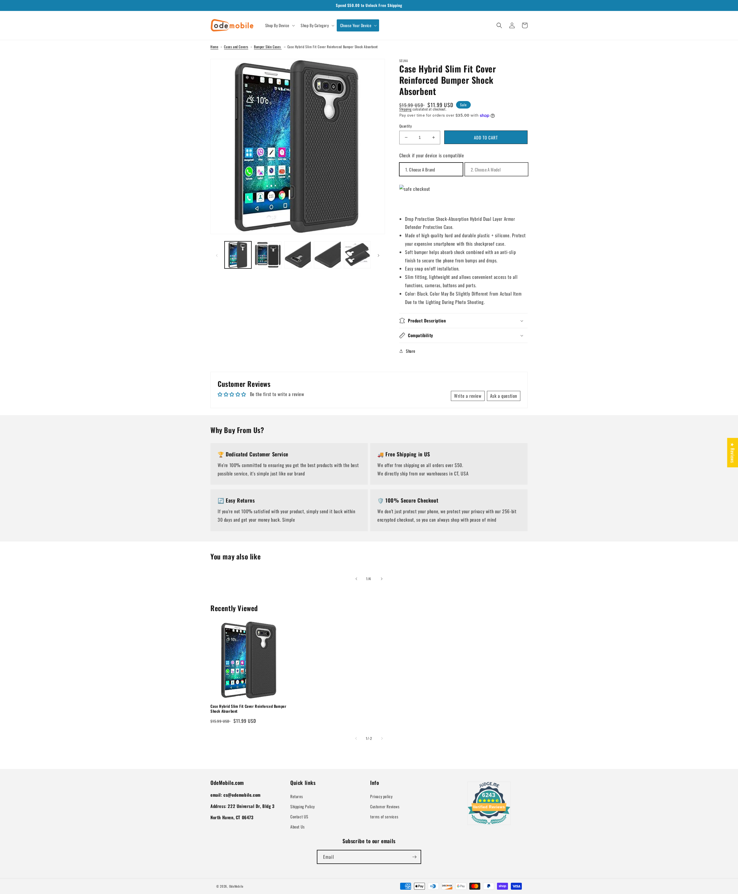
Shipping (405, 109)
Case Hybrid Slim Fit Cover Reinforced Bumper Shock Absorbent (248, 709)
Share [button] (410, 351)
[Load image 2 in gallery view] (267, 254)
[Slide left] (216, 255)
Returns (296, 796)
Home (214, 46)
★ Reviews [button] (732, 452)
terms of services (384, 816)
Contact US (299, 816)
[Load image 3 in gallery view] (297, 254)
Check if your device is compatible (431, 155)
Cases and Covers (236, 46)
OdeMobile (236, 886)
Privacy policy (381, 796)
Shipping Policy (302, 806)
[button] (279, 25)
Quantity (405, 126)
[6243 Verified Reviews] (489, 825)
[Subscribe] (414, 857)
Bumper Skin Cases (268, 46)
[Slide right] (378, 255)
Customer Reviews (385, 806)
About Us (297, 827)
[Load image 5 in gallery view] (357, 254)
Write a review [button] (467, 395)
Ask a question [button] (503, 395)
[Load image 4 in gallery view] (327, 254)
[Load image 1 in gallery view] (238, 254)
